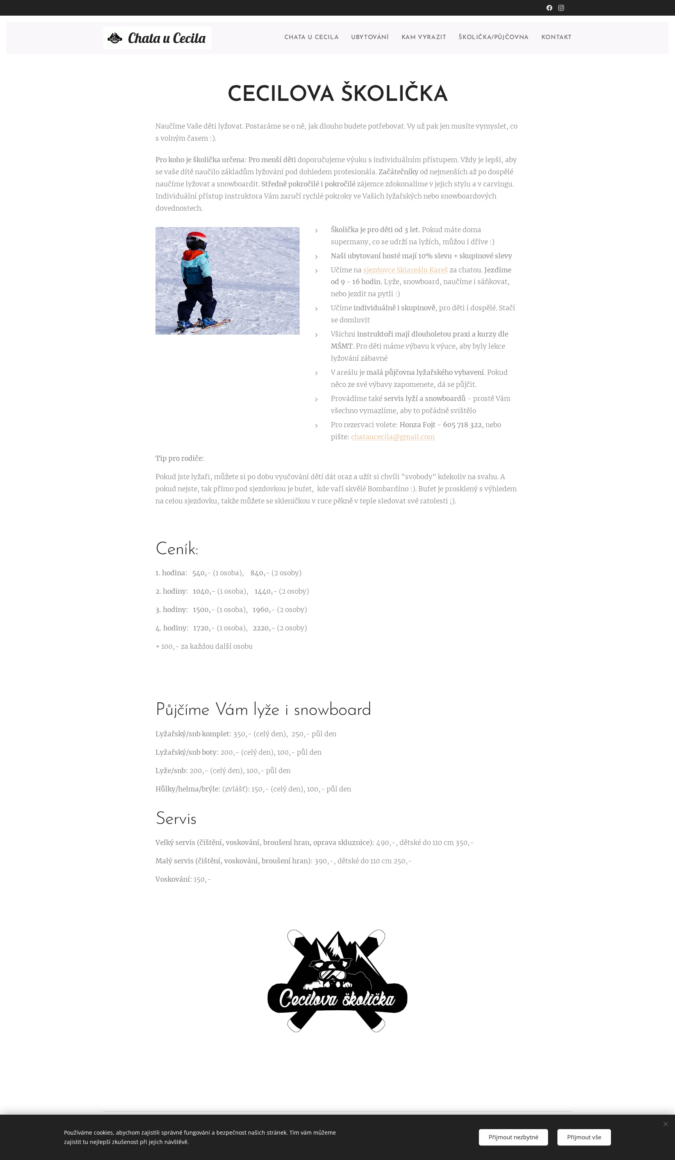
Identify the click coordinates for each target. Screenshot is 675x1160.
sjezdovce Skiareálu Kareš (405, 270)
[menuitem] (313, 38)
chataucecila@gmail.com (393, 437)
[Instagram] (561, 7)
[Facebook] (549, 7)
